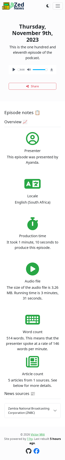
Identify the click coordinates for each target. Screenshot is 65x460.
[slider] (19, 69)
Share (34, 86)
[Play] (14, 69)
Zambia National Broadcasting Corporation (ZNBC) (28, 410)
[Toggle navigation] (58, 6)
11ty (29, 439)
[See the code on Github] (28, 452)
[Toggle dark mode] (47, 6)
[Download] (52, 69)
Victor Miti (38, 434)
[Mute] (29, 69)
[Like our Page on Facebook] (36, 452)
